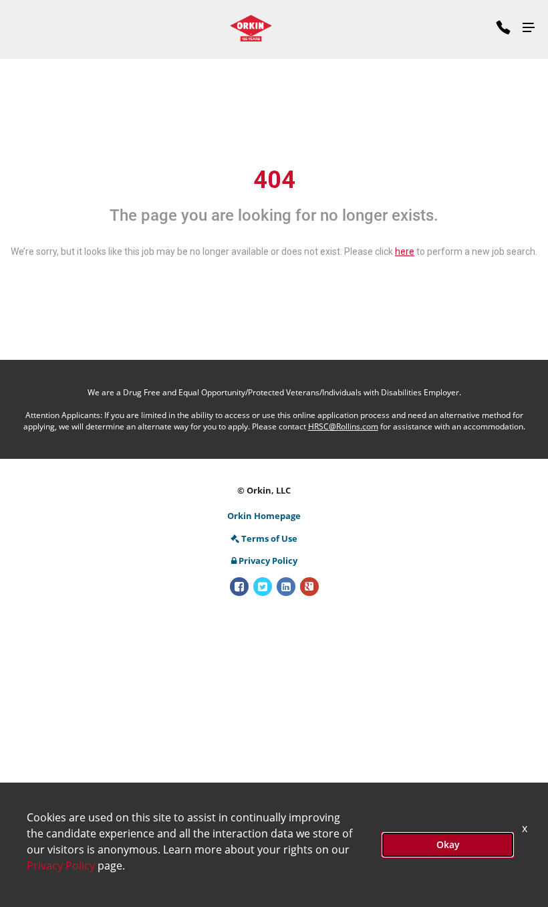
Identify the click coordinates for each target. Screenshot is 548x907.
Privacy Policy (268, 561)
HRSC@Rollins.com (343, 426)
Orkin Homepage (264, 516)
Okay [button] (448, 844)
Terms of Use (269, 538)
